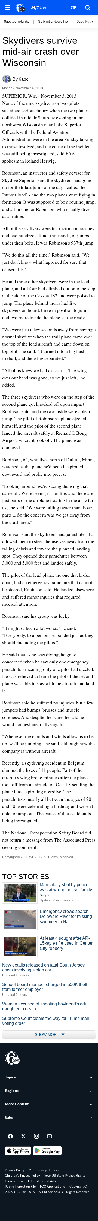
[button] (7, 7)
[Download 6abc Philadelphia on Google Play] (47, 1150)
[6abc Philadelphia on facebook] (10, 1136)
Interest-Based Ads (42, 1181)
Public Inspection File (20, 1186)
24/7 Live (39, 7)
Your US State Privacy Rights (64, 1175)
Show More (47, 1034)
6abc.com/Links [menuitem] (16, 22)
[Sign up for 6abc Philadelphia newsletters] (49, 1136)
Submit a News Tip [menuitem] (53, 22)
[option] (21, 22)
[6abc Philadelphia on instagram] (36, 1136)
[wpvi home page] (12, 1058)
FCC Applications (52, 1186)
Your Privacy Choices (44, 1170)
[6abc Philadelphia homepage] (21, 7)
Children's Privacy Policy (22, 1175)
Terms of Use (14, 1181)
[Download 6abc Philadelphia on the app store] (18, 1150)
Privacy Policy (15, 1170)
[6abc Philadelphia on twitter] (23, 1136)
